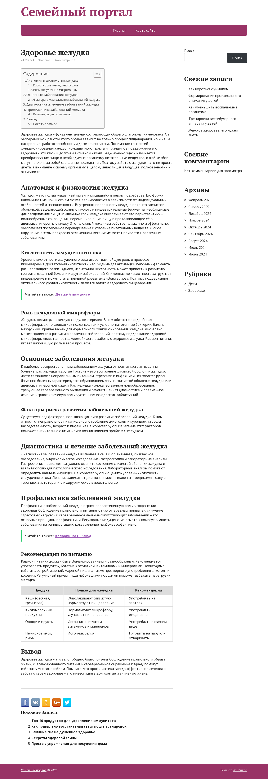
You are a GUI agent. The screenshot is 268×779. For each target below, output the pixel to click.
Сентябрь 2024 (200, 234)
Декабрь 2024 (199, 213)
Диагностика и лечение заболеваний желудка (62, 104)
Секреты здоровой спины (54, 738)
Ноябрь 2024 (198, 220)
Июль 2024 (197, 247)
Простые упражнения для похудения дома (69, 743)
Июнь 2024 (197, 254)
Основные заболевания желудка (51, 94)
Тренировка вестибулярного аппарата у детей (212, 121)
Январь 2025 (198, 207)
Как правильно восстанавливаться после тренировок (78, 726)
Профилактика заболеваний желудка (55, 109)
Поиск (189, 50)
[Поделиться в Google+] (56, 702)
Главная (119, 30)
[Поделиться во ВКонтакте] (35, 702)
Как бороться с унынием (208, 89)
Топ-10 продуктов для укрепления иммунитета (73, 720)
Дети (192, 283)
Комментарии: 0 (65, 60)
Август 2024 (197, 240)
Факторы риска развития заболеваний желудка (66, 100)
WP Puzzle (240, 770)
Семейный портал (77, 11)
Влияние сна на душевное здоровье (63, 732)
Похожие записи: (45, 124)
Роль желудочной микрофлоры (55, 90)
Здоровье (44, 60)
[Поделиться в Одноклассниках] (46, 702)
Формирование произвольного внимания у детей (214, 98)
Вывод (31, 119)
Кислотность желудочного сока (55, 85)
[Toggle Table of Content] (95, 74)
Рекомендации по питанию (52, 114)
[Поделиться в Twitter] (67, 702)
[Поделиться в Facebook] (25, 702)
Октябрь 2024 (199, 227)
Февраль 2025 (199, 200)
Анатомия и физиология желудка (52, 80)
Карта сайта (145, 30)
